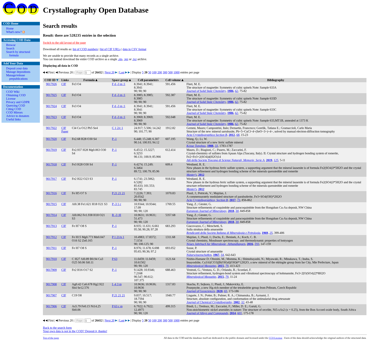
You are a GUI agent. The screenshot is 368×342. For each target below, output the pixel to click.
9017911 (51, 248)
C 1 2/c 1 (117, 128)
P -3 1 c (116, 204)
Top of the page (51, 337)
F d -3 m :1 (118, 84)
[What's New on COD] (23, 32)
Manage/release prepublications (17, 77)
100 (154, 72)
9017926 (51, 84)
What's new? (14, 32)
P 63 (114, 259)
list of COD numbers (85, 49)
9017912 (51, 237)
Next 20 (109, 72)
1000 (176, 72)
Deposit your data (17, 68)
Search (10, 48)
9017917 (51, 178)
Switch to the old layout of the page (64, 42)
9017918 (51, 164)
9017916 (51, 193)
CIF (63, 84)
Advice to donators (17, 116)
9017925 (51, 95)
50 (149, 72)
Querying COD (15, 105)
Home (10, 28)
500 (170, 72)
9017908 (51, 284)
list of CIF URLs (110, 49)
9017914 (51, 215)
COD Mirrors (14, 112)
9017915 (51, 204)
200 (159, 72)
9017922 (51, 128)
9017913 (51, 226)
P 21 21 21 (118, 193)
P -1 (114, 139)
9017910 (51, 259)
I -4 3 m (117, 284)
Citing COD (13, 109)
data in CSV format (134, 49)
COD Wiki (12, 91)
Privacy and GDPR (18, 102)
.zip (120, 59)
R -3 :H (116, 215)
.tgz (126, 59)
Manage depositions (18, 71)
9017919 (51, 149)
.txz (134, 59)
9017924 (51, 106)
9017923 (51, 117)
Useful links (13, 119)
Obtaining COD (16, 95)
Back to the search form (57, 327)
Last (121, 72)
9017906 (51, 306)
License (11, 98)
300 (165, 72)
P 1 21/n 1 (118, 237)
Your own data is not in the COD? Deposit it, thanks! (75, 331)
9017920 (51, 139)
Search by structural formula (18, 53)
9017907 (51, 295)
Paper (64, 131)
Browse (11, 45)
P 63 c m (117, 306)
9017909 (51, 269)
